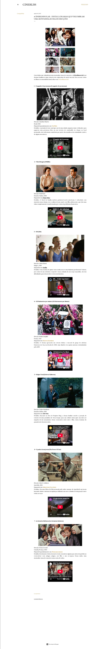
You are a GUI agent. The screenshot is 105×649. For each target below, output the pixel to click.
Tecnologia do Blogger (54, 644)
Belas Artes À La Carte (49, 487)
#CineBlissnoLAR (63, 79)
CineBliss (29, 4)
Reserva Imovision (48, 340)
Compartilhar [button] (20, 13)
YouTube (54, 126)
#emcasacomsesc (57, 552)
